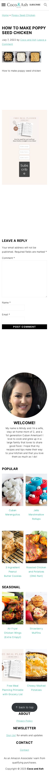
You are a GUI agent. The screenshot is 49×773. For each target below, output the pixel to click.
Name (6, 302)
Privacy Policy (24, 720)
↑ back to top (24, 707)
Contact (24, 750)
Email (6, 314)
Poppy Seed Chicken (23, 15)
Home (5, 15)
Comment (8, 258)
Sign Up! (11, 735)
